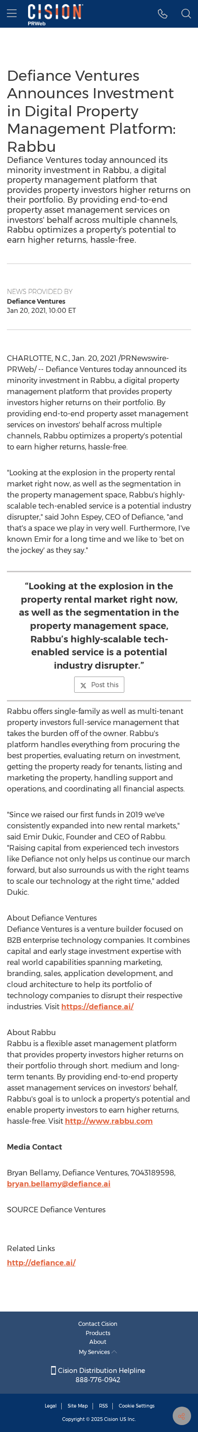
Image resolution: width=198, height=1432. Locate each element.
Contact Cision (97, 1323)
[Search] (186, 14)
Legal (51, 1406)
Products (98, 1333)
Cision (111, 1419)
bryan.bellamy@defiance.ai (59, 1184)
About (97, 1341)
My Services (95, 1351)
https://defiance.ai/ (97, 1006)
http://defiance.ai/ (41, 1262)
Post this (104, 685)
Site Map (78, 1406)
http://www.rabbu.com (109, 1121)
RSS (103, 1406)
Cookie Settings (137, 1406)
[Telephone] (163, 14)
